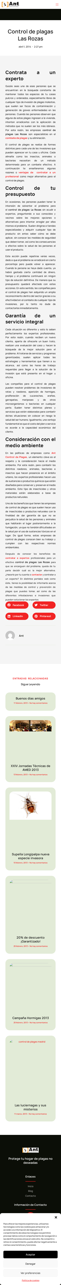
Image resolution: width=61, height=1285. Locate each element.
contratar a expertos (17, 557)
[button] (56, 1217)
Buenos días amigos (30, 698)
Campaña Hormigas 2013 (30, 1018)
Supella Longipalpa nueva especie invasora (30, 856)
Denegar (30, 1264)
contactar (37, 574)
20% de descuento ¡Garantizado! (31, 939)
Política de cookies (30, 1280)
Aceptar (30, 1254)
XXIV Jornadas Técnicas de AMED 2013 (30, 768)
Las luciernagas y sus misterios (30, 1107)
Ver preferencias (30, 1273)
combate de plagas (16, 138)
